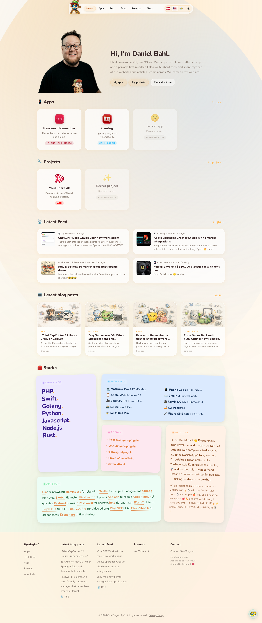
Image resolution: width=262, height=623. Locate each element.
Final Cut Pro (77, 509)
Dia (44, 492)
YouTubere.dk (141, 551)
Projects (136, 8)
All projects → (216, 162)
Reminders (73, 492)
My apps (118, 82)
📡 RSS (65, 596)
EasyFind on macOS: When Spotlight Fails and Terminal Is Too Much (76, 566)
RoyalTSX (49, 509)
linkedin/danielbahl (121, 458)
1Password (85, 503)
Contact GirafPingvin (182, 551)
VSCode (113, 497)
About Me (29, 574)
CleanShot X (140, 508)
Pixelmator (87, 497)
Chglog (147, 491)
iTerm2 (139, 502)
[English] (175, 8)
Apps (101, 8)
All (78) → (219, 222)
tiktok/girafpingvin (120, 452)
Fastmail (60, 503)
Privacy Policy (156, 615)
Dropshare (67, 514)
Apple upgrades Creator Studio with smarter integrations (111, 566)
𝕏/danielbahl (116, 464)
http (112, 503)
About (150, 8)
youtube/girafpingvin (122, 446)
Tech (112, 8)
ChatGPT (116, 508)
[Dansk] (168, 8)
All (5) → (219, 295)
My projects (138, 82)
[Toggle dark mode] (188, 8)
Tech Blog (29, 557)
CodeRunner (142, 497)
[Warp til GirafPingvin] (181, 8)
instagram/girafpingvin (124, 440)
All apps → (218, 102)
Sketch (60, 497)
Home (89, 8)
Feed (123, 8)
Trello (103, 491)
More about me (162, 82)
